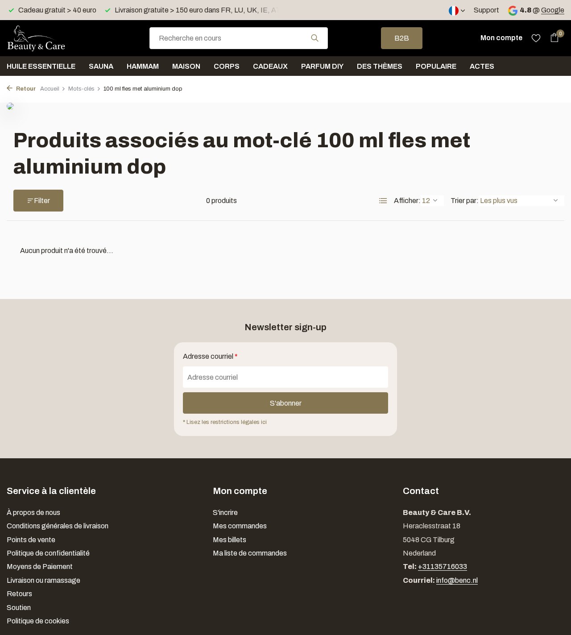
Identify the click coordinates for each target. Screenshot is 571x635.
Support (486, 10)
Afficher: (407, 200)
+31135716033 (442, 566)
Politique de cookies (38, 621)
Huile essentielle (41, 66)
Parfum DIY (322, 66)
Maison (186, 66)
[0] (552, 38)
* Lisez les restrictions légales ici (225, 422)
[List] (383, 201)
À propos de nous (33, 512)
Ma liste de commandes (250, 553)
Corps (227, 66)
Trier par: (465, 200)
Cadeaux (270, 66)
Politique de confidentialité (48, 553)
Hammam (143, 66)
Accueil (49, 89)
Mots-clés (81, 89)
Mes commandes (240, 526)
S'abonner (286, 403)
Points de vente (31, 540)
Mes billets (229, 540)
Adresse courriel (210, 356)
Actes (482, 66)
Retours (19, 594)
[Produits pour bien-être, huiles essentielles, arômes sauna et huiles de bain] (51, 38)
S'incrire (225, 512)
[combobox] (238, 38)
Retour (25, 89)
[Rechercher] (314, 37)
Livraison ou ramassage (43, 580)
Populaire (436, 66)
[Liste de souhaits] (536, 38)
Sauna (101, 66)
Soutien (19, 607)
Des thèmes (379, 66)
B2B (401, 38)
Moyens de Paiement (40, 566)
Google (552, 10)
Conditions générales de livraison (57, 526)
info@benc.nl (457, 580)
